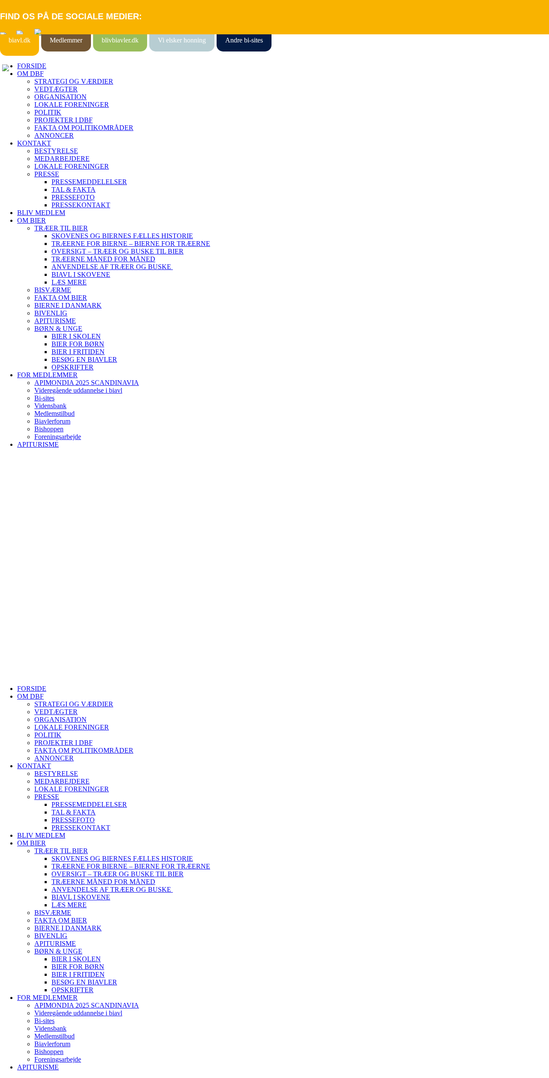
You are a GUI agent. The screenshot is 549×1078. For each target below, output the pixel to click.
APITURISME (55, 320)
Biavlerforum (52, 421)
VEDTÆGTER (56, 89)
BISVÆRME (52, 290)
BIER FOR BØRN (77, 344)
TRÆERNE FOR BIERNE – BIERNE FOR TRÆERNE (130, 243)
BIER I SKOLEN (76, 336)
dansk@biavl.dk (43, 583)
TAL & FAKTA (73, 189)
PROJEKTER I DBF (63, 120)
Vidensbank (50, 405)
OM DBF (30, 73)
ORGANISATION (60, 96)
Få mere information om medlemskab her (55, 506)
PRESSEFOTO (73, 197)
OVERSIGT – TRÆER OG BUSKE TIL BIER (117, 251)
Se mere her (17, 674)
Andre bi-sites (244, 40)
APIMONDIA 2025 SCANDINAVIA (86, 382)
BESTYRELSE (56, 150)
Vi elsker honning (182, 40)
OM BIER (31, 220)
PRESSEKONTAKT (80, 205)
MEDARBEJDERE (62, 158)
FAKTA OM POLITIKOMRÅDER (83, 127)
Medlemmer (66, 40)
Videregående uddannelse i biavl (78, 390)
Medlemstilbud (54, 413)
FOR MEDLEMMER (47, 375)
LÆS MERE (69, 282)
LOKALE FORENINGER (71, 104)
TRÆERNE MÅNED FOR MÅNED (103, 259)
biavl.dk (19, 40)
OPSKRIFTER (72, 367)
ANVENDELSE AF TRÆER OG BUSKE (112, 266)
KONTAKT (34, 143)
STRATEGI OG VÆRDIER (73, 81)
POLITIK (47, 112)
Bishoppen (48, 429)
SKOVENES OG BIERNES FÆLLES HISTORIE (122, 235)
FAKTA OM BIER (60, 297)
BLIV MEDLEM (41, 212)
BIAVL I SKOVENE (80, 274)
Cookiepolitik (18, 514)
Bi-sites (44, 398)
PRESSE (46, 174)
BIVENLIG (50, 313)
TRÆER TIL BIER (61, 228)
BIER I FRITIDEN (78, 351)
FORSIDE (31, 66)
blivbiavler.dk (120, 40)
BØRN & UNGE (58, 328)
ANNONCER (54, 135)
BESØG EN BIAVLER (84, 359)
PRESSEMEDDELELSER (89, 181)
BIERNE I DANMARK (68, 305)
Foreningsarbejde (57, 436)
